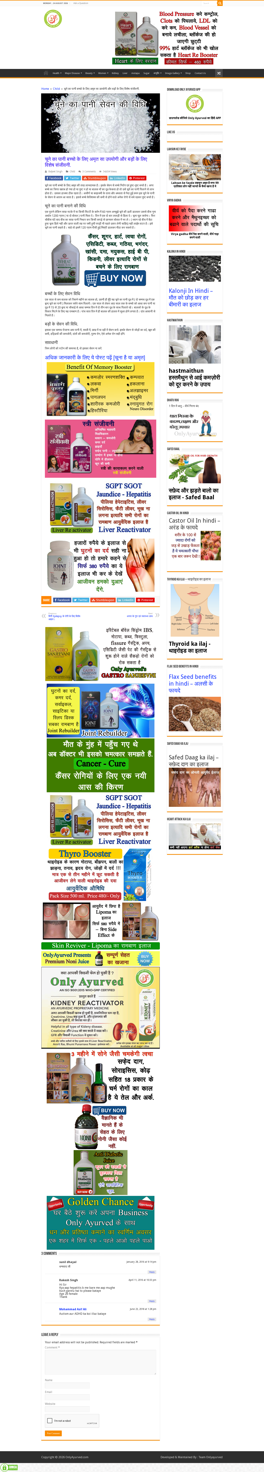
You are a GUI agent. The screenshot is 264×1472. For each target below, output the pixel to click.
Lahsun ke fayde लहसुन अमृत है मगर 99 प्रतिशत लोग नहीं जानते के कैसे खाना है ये (195, 184)
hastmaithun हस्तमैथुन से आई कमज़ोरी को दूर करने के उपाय (194, 377)
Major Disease (72, 73)
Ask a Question (80, 3)
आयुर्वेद (156, 73)
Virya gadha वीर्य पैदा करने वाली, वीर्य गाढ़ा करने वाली (195, 235)
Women (102, 73)
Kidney (115, 73)
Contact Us (200, 73)
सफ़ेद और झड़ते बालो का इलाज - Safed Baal (193, 494)
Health (56, 73)
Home (46, 72)
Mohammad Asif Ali (73, 1309)
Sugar (146, 73)
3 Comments (89, 171)
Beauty (88, 73)
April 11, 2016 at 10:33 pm (142, 1279)
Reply (151, 1272)
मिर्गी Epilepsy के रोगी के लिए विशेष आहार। (64, 616)
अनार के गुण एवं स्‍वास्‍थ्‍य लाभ (140, 615)
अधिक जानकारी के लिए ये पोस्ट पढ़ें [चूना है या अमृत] (95, 358)
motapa (135, 73)
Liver (125, 73)
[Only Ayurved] (53, 18)
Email (48, 1392)
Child (56, 88)
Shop (188, 73)
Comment (52, 1347)
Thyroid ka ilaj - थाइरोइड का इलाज (189, 647)
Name (48, 1380)
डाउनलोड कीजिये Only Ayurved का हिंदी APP (195, 118)
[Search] (220, 3)
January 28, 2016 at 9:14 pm (141, 1261)
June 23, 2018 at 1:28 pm (143, 1309)
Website (50, 1404)
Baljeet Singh (55, 171)
